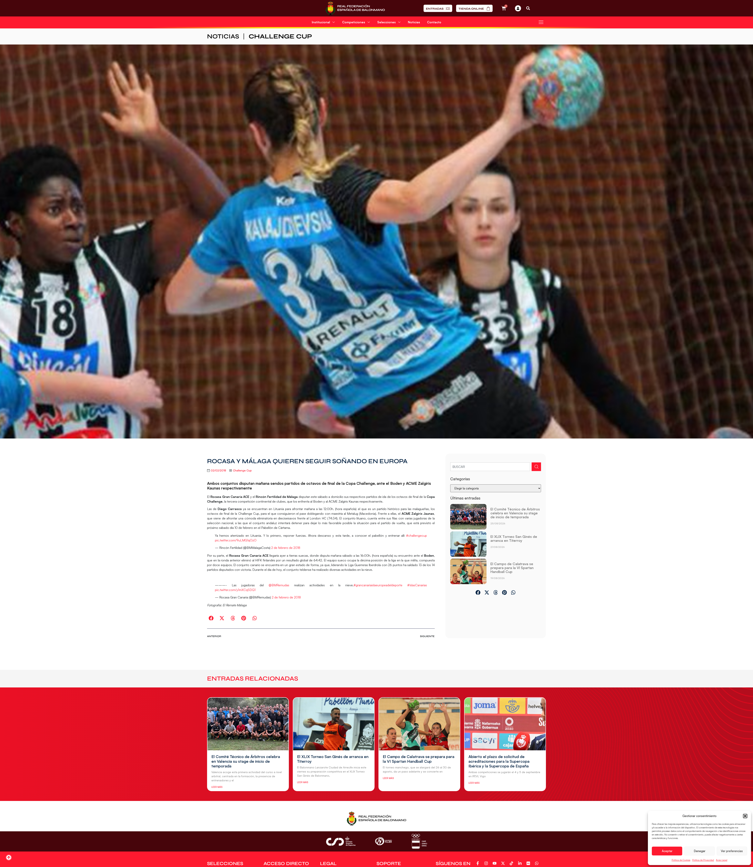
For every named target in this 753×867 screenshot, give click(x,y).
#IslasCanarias (417, 585)
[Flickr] (529, 863)
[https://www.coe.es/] (419, 841)
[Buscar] (536, 466)
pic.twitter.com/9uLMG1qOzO (235, 540)
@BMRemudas (279, 585)
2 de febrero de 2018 (285, 548)
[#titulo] (9, 857)
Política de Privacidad (703, 860)
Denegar (699, 851)
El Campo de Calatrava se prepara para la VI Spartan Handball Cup (512, 568)
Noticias (414, 22)
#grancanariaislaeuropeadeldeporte (378, 585)
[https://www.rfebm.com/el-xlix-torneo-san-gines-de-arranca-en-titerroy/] (468, 544)
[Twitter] (503, 863)
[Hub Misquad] (518, 8)
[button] (745, 816)
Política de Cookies (681, 860)
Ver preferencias (732, 851)
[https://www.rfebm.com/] (355, 8)
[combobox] (490, 466)
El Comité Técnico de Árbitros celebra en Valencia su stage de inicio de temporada (515, 513)
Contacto (434, 22)
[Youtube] (495, 863)
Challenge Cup (280, 36)
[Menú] (541, 22)
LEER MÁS (216, 786)
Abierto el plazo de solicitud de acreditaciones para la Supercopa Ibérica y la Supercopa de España (498, 761)
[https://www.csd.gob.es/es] (341, 841)
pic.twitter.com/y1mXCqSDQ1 (235, 590)
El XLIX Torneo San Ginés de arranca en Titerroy (513, 538)
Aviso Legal (721, 860)
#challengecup (416, 535)
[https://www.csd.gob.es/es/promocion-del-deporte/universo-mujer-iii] (383, 841)
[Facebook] (478, 863)
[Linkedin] (520, 863)
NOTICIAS (223, 36)
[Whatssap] (537, 863)
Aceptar (667, 851)
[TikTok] (512, 863)
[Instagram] (487, 863)
